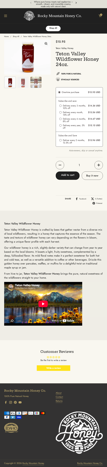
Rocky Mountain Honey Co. (90, 463)
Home (6, 36)
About (58, 392)
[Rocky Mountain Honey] (53, 16)
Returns (59, 400)
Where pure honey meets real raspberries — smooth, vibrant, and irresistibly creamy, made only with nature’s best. (53, 4)
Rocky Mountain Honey (33, 463)
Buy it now (92, 175)
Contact (59, 396)
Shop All (16, 36)
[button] (100, 16)
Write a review (53, 368)
